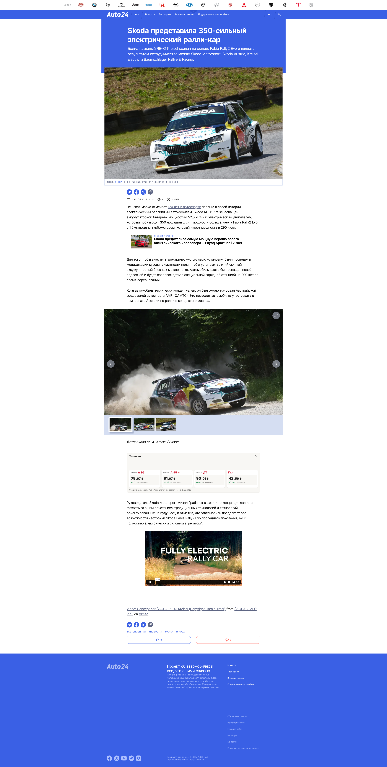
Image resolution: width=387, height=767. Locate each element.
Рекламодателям (236, 722)
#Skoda (180, 632)
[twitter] (143, 192)
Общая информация (237, 716)
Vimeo (143, 614)
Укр (270, 14)
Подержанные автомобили (213, 14)
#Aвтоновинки (136, 632)
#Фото (169, 632)
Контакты (232, 742)
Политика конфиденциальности (243, 748)
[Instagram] (138, 758)
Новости (150, 14)
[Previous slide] (111, 364)
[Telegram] (131, 758)
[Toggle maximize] (276, 315)
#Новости (155, 632)
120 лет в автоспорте (184, 207)
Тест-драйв (165, 14)
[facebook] (136, 192)
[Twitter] (116, 758)
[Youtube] (124, 758)
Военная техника (184, 14)
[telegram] (129, 192)
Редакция (232, 735)
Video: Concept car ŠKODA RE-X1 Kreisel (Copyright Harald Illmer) (176, 609)
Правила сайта (235, 729)
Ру (279, 14)
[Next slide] (276, 364)
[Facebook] (109, 758)
